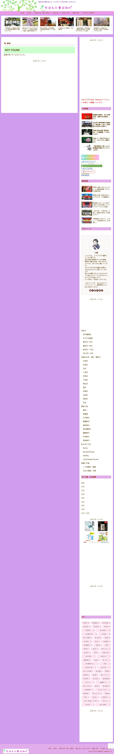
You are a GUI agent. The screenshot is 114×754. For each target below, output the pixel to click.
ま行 (82, 505)
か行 (82, 486)
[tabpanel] (12, 25)
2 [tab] (56, 35)
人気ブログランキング (88, 161)
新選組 (85, 414)
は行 (82, 502)
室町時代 (86, 425)
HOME (49, 748)
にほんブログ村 (86, 168)
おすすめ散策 (88, 338)
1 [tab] (53, 35)
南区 (84, 387)
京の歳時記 (87, 334)
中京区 (85, 376)
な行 (82, 498)
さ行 (82, 490)
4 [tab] (61, 35)
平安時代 (86, 436)
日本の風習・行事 (89, 471)
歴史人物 (84, 406)
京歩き (83, 330)
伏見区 (85, 391)
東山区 (85, 383)
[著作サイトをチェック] (90, 290)
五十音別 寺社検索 (105, 748)
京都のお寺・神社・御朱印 (90, 357)
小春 (96, 252)
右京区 (85, 365)
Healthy (86, 455)
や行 (82, 509)
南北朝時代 (87, 429)
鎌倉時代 (86, 433)
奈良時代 (86, 440)
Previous (2, 25)
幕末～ (85, 410)
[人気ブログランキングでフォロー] (91, 165)
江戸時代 (86, 418)
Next (111, 25)
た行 (82, 494)
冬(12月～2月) (88, 353)
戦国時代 (86, 421)
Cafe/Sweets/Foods (90, 459)
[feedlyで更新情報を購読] (100, 290)
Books (85, 448)
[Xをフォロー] (93, 290)
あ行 (82, 483)
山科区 (85, 395)
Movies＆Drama (88, 452)
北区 (84, 368)
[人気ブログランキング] (90, 157)
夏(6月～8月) (87, 346)
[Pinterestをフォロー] (97, 290)
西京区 (85, 399)
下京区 (85, 380)
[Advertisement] (39, 84)
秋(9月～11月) (88, 349)
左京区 (85, 361)
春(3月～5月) (87, 342)
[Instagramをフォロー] (95, 290)
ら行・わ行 (85, 513)
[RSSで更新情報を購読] (102, 290)
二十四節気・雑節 (89, 467)
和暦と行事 (85, 463)
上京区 (85, 372)
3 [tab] (58, 35)
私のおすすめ (86, 444)
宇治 (84, 402)
